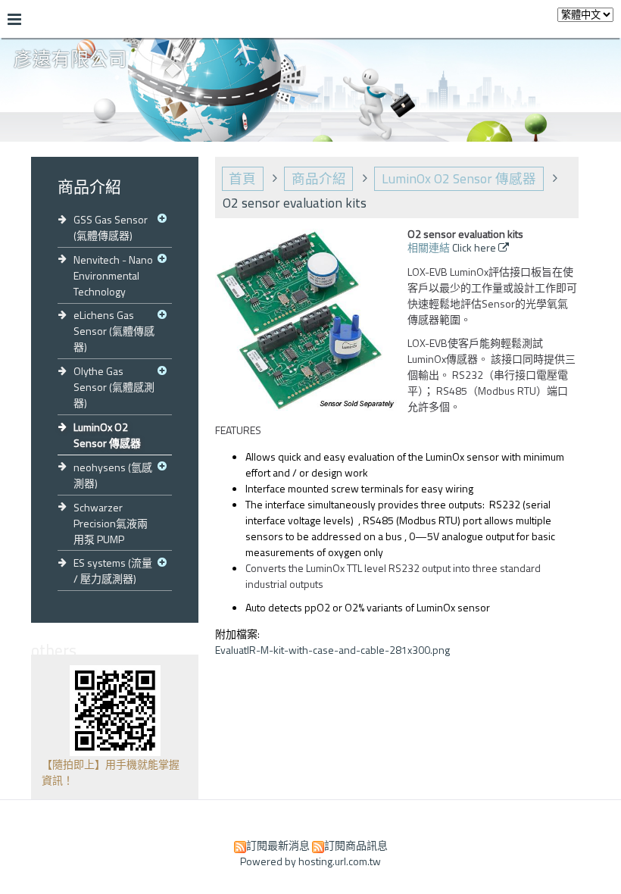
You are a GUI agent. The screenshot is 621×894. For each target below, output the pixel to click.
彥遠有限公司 (70, 59)
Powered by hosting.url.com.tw (310, 861)
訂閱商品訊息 (356, 845)
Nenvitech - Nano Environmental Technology (113, 275)
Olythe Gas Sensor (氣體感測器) (113, 387)
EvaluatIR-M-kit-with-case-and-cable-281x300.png (332, 650)
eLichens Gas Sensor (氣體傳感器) (113, 331)
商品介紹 (319, 178)
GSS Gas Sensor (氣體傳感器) (110, 227)
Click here (475, 247)
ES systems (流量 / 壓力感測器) (112, 570)
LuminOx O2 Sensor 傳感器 (107, 435)
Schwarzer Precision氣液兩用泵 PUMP (110, 523)
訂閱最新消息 (278, 845)
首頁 (242, 178)
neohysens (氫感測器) (112, 475)
